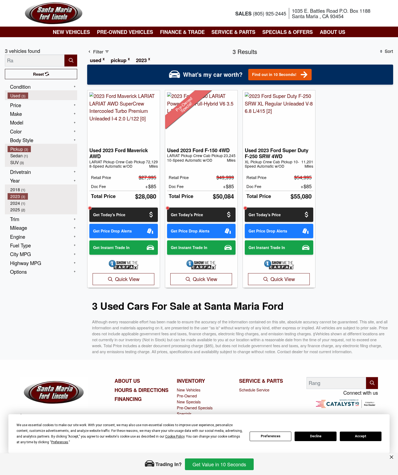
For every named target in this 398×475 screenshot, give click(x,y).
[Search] (70, 60)
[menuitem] (42, 95)
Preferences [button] (59, 442)
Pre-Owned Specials (195, 407)
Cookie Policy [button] (174, 436)
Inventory (191, 381)
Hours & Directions (141, 390)
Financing (128, 399)
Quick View (127, 278)
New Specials (189, 401)
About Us (127, 381)
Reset (39, 74)
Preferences (270, 436)
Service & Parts (261, 381)
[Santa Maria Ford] (53, 12)
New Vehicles (188, 390)
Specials (184, 413)
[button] (71, 32)
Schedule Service (254, 390)
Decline (315, 436)
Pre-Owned (187, 396)
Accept (360, 436)
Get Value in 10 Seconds (219, 464)
